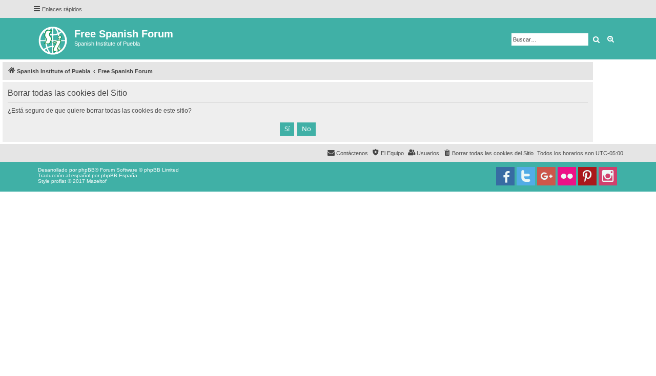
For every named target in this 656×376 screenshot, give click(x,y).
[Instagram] (608, 176)
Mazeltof (97, 181)
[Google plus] (546, 176)
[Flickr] (567, 176)
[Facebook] (505, 176)
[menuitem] (488, 153)
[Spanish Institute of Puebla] (53, 38)
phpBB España (119, 175)
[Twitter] (526, 176)
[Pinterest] (587, 176)
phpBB (86, 170)
